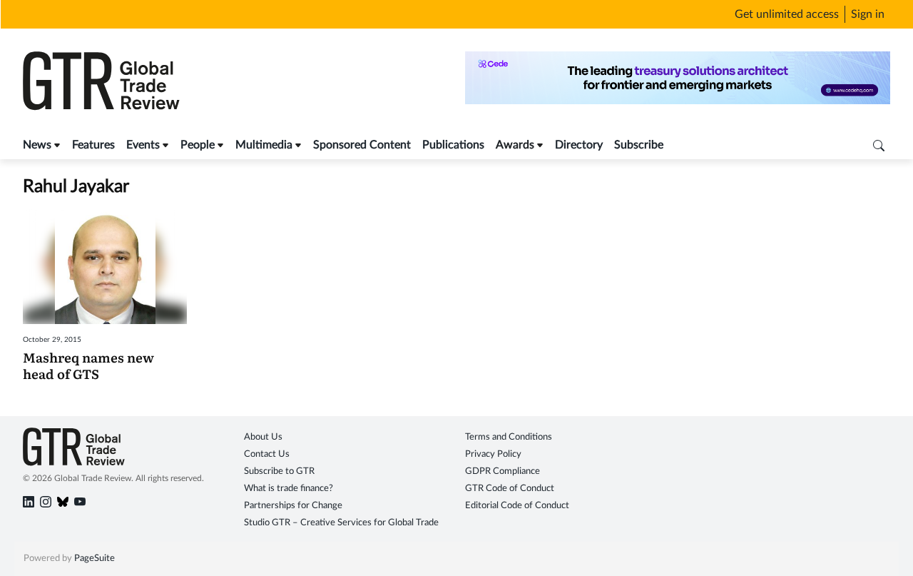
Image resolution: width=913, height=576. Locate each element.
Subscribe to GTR (279, 471)
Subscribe (638, 145)
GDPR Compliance (502, 471)
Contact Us (267, 454)
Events (143, 145)
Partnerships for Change (293, 505)
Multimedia (263, 145)
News (37, 145)
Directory (579, 145)
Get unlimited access (787, 14)
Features (93, 145)
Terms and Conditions (508, 437)
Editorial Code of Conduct (517, 505)
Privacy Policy (493, 454)
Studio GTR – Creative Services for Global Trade (341, 522)
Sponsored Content (362, 145)
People (197, 145)
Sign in (867, 14)
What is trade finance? (288, 488)
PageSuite (94, 558)
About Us (263, 437)
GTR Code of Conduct (509, 488)
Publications (453, 145)
